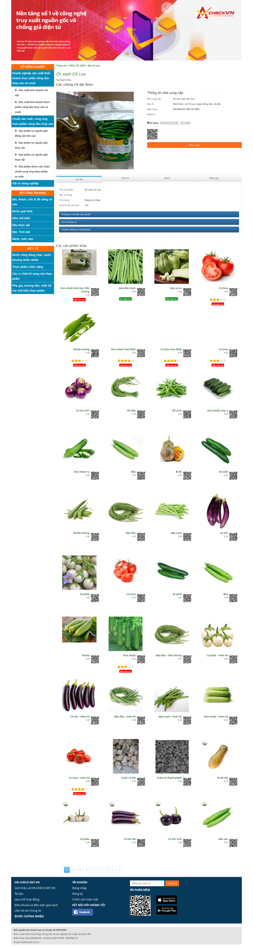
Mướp (85, 655)
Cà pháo (84, 594)
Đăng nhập (79, 888)
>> (120, 869)
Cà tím (224, 533)
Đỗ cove (177, 410)
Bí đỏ (179, 471)
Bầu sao (223, 839)
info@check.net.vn (29, 942)
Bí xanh (223, 471)
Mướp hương (81, 349)
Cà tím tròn (82, 410)
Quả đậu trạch (127, 288)
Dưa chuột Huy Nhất (123, 349)
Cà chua (223, 288)
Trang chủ (61, 65)
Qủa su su (176, 288)
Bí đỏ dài (223, 777)
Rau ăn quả (94, 65)
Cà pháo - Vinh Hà (217, 655)
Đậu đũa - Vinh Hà (125, 716)
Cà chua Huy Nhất (171, 349)
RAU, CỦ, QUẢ (77, 65)
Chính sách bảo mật (85, 899)
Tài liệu (19, 894)
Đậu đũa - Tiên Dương (169, 655)
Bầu (133, 471)
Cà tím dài (130, 839)
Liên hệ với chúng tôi (28, 910)
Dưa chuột (129, 655)
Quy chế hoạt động (27, 899)
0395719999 (58, 938)
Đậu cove (176, 533)
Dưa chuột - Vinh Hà (216, 716)
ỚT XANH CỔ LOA (169, 123)
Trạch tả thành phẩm (169, 777)
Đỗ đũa (131, 410)
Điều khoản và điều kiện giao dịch (36, 905)
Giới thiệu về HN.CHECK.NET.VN (35, 888)
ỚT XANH (185, 123)
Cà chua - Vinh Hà (79, 777)
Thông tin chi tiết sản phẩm (76, 214)
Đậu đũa (131, 533)
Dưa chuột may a (217, 410)
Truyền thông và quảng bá (75, 229)
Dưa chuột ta (81, 471)
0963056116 (72, 938)
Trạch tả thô (128, 777)
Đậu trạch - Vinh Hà (170, 716)
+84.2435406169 (33, 938)
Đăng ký (77, 894)
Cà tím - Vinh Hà (79, 716)
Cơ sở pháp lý (69, 222)
